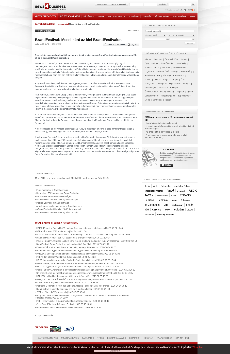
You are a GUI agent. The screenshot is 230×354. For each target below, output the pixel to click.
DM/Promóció (162, 71)
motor (174, 200)
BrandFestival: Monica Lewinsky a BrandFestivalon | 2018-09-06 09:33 (68, 307)
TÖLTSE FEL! (168, 149)
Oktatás (157, 79)
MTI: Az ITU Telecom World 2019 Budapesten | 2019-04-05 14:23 (66, 257)
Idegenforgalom (168, 96)
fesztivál (163, 200)
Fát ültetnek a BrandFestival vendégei (53, 196)
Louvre (190, 210)
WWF (167, 209)
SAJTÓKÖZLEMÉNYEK (45, 16)
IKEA (147, 186)
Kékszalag (166, 186)
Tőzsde (168, 100)
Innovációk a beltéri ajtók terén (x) (161, 123)
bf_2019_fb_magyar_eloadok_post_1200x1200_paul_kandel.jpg (67, 178)
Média (147, 100)
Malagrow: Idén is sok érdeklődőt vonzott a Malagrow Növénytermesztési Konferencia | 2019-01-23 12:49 (84, 279)
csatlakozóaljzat (182, 186)
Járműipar (157, 100)
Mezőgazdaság (167, 92)
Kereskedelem (179, 67)
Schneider (185, 200)
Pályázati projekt (170, 79)
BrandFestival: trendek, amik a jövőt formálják (57, 200)
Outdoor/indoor (151, 96)
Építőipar (174, 88)
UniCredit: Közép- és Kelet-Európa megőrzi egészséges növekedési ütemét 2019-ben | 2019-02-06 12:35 (84, 273)
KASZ (173, 196)
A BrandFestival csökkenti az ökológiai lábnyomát (58, 209)
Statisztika (163, 88)
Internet (148, 59)
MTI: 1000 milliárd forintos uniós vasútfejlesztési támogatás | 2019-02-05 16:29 (72, 276)
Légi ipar (158, 59)
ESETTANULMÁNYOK (116, 16)
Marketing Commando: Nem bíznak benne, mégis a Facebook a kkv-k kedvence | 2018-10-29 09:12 (81, 286)
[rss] (191, 10)
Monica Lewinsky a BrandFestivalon (52, 203)
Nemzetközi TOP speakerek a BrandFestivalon (57, 193)
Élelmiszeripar (151, 92)
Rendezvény (186, 71)
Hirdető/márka (166, 63)
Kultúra (148, 79)
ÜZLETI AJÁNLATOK (70, 16)
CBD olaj (156, 209)
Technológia (150, 88)
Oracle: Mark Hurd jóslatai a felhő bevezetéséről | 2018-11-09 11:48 (67, 282)
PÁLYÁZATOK (89, 16)
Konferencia (62, 24)
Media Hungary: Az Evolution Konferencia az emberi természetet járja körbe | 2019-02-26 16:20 (79, 263)
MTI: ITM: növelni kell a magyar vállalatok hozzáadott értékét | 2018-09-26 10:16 (72, 301)
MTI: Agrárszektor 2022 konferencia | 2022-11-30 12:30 (61, 231)
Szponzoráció (184, 96)
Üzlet (183, 79)
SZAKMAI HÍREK (179, 16)
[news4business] (50, 7)
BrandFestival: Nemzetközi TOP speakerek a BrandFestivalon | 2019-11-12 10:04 (73, 238)
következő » (48, 316)
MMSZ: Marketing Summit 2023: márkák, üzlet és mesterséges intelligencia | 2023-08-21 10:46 (79, 228)
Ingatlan (180, 92)
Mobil (156, 67)
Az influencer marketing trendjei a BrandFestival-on (59, 206)
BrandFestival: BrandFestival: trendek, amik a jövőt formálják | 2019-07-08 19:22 (72, 244)
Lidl (166, 204)
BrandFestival (133, 31)
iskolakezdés (162, 196)
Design (174, 71)
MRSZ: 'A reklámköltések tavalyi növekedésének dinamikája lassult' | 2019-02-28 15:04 (76, 260)
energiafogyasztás (153, 191)
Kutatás (148, 67)
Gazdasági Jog (171, 59)
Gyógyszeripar (151, 63)
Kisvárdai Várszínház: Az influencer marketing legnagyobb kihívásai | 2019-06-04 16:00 (76, 247)
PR (158, 75)
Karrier (184, 59)
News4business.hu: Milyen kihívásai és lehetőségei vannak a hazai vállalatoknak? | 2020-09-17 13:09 (83, 234)
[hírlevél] (176, 10)
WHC (155, 186)
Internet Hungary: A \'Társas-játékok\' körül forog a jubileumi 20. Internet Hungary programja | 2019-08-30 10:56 (86, 241)
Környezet (149, 83)
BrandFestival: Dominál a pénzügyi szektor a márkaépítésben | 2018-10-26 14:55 (73, 289)
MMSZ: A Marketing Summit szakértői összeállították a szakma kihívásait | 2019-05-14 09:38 (78, 254)
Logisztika (149, 71)
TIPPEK (101, 16)
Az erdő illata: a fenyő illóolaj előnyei (162, 132)
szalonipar (177, 205)
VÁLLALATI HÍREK (162, 16)
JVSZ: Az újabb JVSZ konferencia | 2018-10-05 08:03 (60, 292)
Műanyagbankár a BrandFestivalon (52, 190)
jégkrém (178, 209)
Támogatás (161, 83)
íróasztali (181, 191)
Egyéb (190, 92)
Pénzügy (167, 75)
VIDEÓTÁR (146, 16)
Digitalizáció (174, 83)
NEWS (192, 16)
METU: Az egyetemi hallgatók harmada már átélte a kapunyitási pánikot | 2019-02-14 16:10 (77, 266)
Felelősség (150, 75)
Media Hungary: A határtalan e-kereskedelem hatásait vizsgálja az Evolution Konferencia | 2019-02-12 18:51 (85, 270)
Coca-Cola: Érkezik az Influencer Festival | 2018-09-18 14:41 (64, 304)
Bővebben (198, 347)
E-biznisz (166, 67)
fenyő (170, 190)
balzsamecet (152, 204)
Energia (186, 83)
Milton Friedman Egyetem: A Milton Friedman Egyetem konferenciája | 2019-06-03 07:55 (76, 250)
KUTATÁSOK (134, 16)
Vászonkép (149, 215)
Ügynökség (181, 63)
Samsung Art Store (165, 215)
